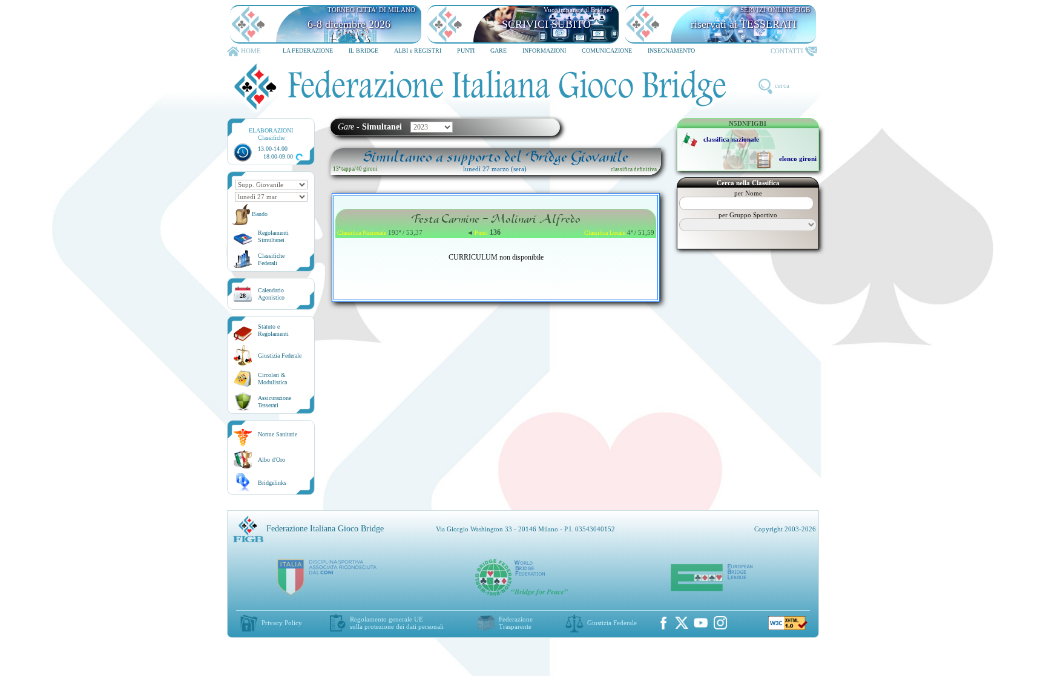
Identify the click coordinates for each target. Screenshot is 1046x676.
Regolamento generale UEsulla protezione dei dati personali (397, 622)
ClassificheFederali (271, 259)
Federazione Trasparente (516, 622)
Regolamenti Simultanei (273, 236)
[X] (681, 622)
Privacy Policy (282, 622)
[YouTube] (701, 622)
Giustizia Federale (279, 355)
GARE (498, 50)
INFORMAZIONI (544, 50)
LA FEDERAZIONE (308, 50)
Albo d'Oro (271, 459)
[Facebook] (663, 622)
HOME (251, 50)
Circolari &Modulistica (272, 379)
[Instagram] (720, 622)
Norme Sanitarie (277, 434)
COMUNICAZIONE (607, 50)
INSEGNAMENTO (671, 50)
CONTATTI (787, 50)
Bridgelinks (272, 482)
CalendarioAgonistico (271, 294)
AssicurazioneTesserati (274, 402)
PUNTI (466, 50)
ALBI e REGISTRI (417, 50)
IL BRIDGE (363, 50)
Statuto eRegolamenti (273, 330)
